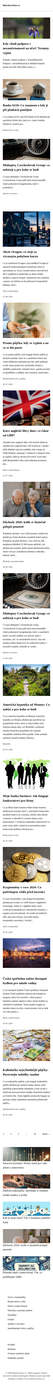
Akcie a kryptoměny (10, 291)
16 (35, 1134)
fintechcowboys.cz (11, 5)
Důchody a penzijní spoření (13, 561)
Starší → (46, 1134)
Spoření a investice (10, 194)
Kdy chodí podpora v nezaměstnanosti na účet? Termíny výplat (26, 48)
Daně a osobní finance (11, 470)
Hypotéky (6, 744)
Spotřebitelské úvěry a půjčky (14, 379)
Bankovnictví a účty (11, 130)
